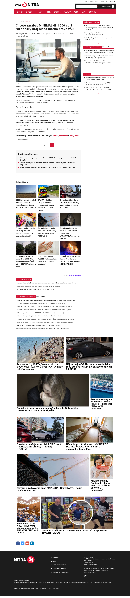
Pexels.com (23, 83)
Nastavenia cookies (59, 568)
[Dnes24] (33, 4)
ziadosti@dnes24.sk (89, 572)
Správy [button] (40, 12)
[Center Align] (98, 6)
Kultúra (67, 12)
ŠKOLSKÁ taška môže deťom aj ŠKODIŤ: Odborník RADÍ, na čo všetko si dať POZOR (98, 89)
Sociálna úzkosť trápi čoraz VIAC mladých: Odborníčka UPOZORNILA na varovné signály (44, 310)
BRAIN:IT (56, 588)
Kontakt (55, 558)
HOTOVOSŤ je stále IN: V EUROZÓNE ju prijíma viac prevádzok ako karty (39, 325)
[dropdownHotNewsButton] (98, 93)
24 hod (109, 47)
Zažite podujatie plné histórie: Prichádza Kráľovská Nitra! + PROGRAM (97, 34)
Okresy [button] (29, 12)
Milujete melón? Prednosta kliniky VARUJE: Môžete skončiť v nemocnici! (98, 84)
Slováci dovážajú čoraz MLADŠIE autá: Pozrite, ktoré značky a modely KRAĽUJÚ (99, 57)
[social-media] (85, 576)
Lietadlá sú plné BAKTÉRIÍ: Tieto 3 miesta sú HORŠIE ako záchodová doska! (100, 79)
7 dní (103, 47)
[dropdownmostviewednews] (98, 43)
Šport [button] (57, 12)
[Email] (27, 543)
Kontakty (92, 12)
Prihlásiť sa (106, 6)
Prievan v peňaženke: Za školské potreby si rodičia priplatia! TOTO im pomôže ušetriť (43, 329)
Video (76, 12)
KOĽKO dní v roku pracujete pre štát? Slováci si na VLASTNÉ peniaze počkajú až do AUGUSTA (46, 319)
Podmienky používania (60, 565)
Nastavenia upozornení (60, 572)
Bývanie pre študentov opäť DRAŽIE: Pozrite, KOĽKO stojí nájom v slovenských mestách (44, 313)
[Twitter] (23, 543)
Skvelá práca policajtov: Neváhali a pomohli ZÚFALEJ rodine (36, 289)
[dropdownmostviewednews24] (98, 66)
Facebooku (63, 136)
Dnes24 (55, 136)
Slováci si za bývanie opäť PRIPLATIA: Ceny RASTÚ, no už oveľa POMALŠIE (40, 316)
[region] (40, 4)
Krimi (49, 12)
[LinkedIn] (32, 543)
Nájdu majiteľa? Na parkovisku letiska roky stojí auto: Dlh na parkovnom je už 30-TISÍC (100, 51)
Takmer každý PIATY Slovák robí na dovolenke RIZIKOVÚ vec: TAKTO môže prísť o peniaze (99, 62)
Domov (20, 12)
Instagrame (74, 136)
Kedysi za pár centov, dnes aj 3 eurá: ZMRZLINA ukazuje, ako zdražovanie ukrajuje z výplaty (45, 322)
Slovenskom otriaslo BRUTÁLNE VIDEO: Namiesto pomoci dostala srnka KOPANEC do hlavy (99, 28)
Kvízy (83, 12)
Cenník (54, 561)
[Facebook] (18, 543)
